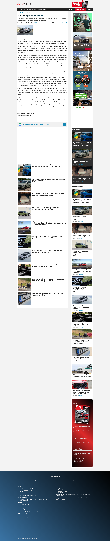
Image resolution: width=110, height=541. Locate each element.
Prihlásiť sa (90, 9)
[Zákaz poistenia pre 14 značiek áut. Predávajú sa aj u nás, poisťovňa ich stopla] (24, 275)
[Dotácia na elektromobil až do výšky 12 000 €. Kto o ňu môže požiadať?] (24, 233)
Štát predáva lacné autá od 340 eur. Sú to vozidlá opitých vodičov (82, 161)
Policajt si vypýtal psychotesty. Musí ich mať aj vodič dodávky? (82, 375)
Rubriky (21, 9)
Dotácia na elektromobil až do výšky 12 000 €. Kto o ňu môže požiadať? (82, 271)
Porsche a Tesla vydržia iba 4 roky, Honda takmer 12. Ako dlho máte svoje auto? (81, 392)
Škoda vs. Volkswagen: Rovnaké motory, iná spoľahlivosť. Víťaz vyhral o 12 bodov (46, 237)
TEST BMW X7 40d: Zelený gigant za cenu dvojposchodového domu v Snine (45, 208)
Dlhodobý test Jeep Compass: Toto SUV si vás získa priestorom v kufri (81, 432)
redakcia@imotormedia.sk (31, 495)
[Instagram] (74, 9)
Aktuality (26, 9)
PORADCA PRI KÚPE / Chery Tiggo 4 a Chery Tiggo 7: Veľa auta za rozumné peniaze (82, 460)
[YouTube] (72, 9)
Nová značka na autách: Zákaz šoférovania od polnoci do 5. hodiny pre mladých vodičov (47, 165)
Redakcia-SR (81, 274)
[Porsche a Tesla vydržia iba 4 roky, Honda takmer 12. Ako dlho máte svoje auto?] (82, 388)
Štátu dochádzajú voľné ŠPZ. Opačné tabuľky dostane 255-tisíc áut (81, 359)
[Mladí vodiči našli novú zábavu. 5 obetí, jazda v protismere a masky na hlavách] (24, 290)
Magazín (34, 9)
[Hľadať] (18, 9)
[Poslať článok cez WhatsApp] (64, 22)
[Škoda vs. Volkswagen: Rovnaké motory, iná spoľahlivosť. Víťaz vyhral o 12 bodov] (24, 247)
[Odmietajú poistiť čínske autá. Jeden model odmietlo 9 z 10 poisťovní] (24, 261)
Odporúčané (39, 9)
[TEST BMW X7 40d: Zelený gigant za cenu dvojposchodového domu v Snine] (24, 218)
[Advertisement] (42, 148)
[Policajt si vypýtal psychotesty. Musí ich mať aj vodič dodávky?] (82, 373)
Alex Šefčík (81, 147)
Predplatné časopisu (81, 9)
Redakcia (35, 22)
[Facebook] (70, 9)
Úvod (18, 12)
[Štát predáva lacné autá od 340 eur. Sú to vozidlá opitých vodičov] (24, 190)
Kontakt (44, 9)
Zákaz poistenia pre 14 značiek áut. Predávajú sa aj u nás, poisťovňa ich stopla (48, 265)
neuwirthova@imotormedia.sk (33, 511)
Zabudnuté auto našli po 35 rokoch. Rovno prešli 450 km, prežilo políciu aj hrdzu (48, 194)
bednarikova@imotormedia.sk (31, 488)
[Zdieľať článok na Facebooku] (59, 22)
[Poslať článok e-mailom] (66, 22)
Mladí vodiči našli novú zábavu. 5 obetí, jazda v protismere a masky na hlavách (47, 280)
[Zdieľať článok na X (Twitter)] (60, 22)
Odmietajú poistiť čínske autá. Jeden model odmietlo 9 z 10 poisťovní (46, 251)
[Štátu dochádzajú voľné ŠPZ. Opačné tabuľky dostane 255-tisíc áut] (24, 304)
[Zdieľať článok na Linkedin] (62, 22)
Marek (80, 257)
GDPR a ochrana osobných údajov (24, 513)
